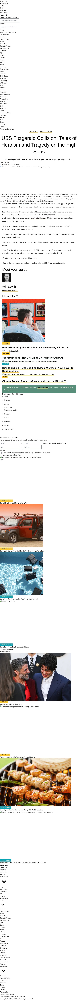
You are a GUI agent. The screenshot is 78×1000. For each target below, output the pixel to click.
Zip (21, 447)
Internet (2, 62)
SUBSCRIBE (8, 408)
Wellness (3, 10)
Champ (2, 896)
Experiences (4, 3)
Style (1, 8)
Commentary (4, 69)
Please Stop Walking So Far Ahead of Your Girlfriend (17, 757)
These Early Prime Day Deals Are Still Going (14, 647)
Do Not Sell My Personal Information (12, 996)
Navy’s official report (38, 218)
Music (2, 60)
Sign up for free (42, 387)
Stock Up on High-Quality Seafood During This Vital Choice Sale (21, 810)
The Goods (3, 13)
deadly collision (23, 204)
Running (3, 101)
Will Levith (5, 162)
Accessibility (4, 992)
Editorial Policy (5, 978)
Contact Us (4, 980)
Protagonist (4, 898)
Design (2, 58)
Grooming (3, 81)
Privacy (2, 987)
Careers (2, 990)
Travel (2, 41)
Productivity (4, 99)
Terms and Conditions (17, 453)
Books (2, 55)
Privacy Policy (32, 453)
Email (21, 443)
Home (2, 111)
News (2, 71)
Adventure (3, 44)
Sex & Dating (4, 48)
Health (2, 90)
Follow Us (3, 17)
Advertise (3, 983)
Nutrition (3, 97)
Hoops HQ (3, 15)
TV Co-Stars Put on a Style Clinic (11, 704)
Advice (2, 85)
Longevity (3, 92)
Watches (3, 78)
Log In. (15, 410)
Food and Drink (5, 113)
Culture (2, 6)
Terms (2, 985)
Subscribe (10, 17)
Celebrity (3, 67)
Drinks (2, 37)
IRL (1, 894)
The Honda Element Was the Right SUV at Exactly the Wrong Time (22, 551)
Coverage (3, 891)
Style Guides (4, 76)
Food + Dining (4, 39)
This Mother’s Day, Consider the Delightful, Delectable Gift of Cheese (23, 863)
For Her (2, 117)
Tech (1, 120)
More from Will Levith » (10, 290)
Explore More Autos (6, 649)
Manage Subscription (7, 994)
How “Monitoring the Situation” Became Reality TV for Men (35, 347)
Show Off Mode (5, 46)
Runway (2, 74)
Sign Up (2, 450)
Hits (1, 887)
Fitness (2, 87)
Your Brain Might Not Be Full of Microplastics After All (33, 357)
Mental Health (5, 94)
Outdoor (3, 115)
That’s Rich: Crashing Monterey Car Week (14, 503)
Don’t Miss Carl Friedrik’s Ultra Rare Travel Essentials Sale (19, 599)
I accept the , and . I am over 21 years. (26, 453)
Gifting (2, 124)
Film (1, 53)
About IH (3, 976)
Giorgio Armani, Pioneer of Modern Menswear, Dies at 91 (34, 381)
